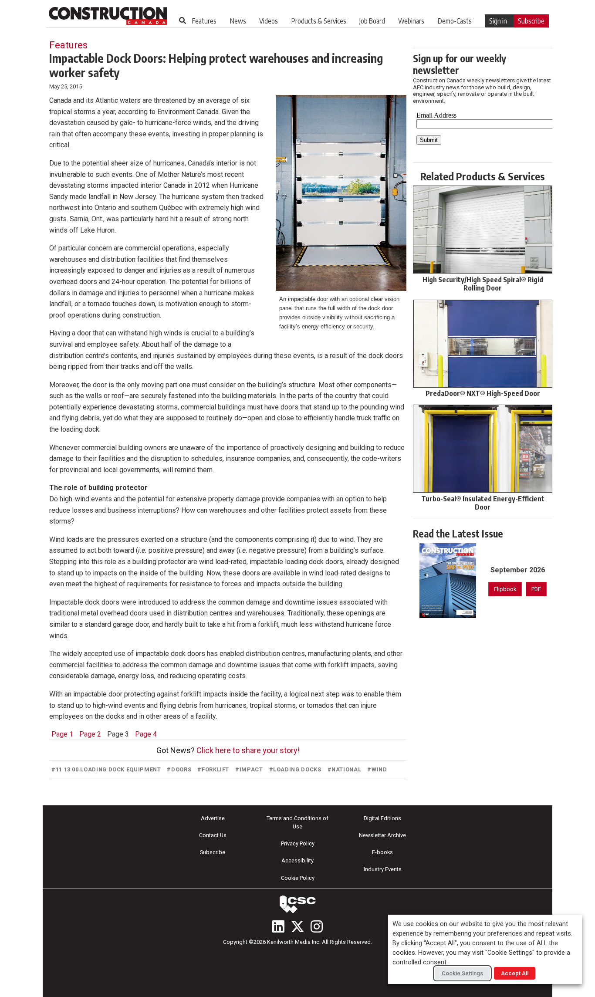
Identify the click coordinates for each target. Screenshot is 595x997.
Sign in (498, 21)
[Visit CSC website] (297, 904)
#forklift (213, 769)
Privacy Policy (297, 843)
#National (345, 769)
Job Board (372, 21)
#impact (249, 769)
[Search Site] (182, 20)
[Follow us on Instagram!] (317, 926)
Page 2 (90, 734)
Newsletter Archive (382, 835)
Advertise (213, 818)
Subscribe (531, 21)
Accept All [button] (514, 973)
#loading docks (295, 769)
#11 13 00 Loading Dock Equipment (106, 769)
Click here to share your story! (248, 750)
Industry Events (383, 869)
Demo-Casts (455, 21)
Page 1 (62, 734)
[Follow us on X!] (297, 926)
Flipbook (505, 589)
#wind (377, 769)
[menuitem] (204, 21)
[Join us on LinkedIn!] (278, 926)
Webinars (411, 21)
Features (204, 21)
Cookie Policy (297, 878)
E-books (382, 852)
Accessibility (297, 860)
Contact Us (213, 835)
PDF (536, 589)
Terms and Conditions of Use (297, 822)
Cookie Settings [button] (462, 973)
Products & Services (318, 21)
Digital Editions (382, 818)
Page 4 (146, 734)
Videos (268, 21)
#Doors (179, 769)
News (238, 21)
